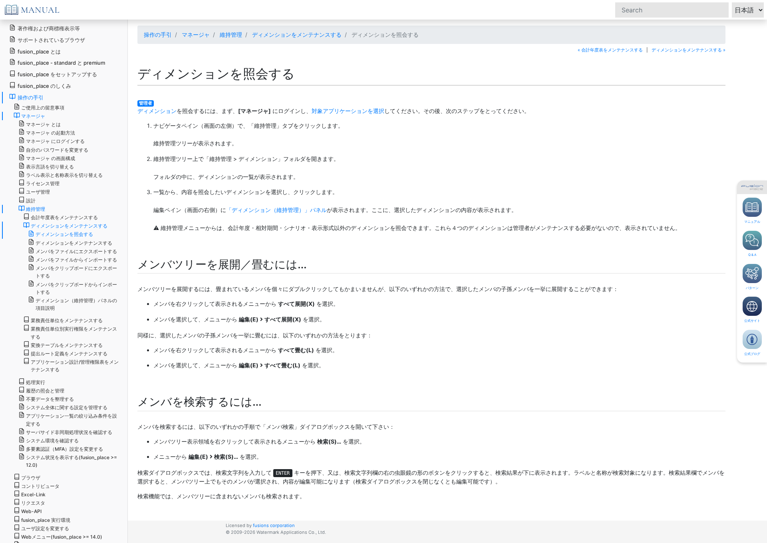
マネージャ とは (43, 124)
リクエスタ (33, 503)
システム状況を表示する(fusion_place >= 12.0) (71, 461)
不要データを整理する (50, 399)
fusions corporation (274, 525)
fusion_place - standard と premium (61, 62)
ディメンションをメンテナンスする (297, 34)
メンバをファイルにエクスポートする (76, 251)
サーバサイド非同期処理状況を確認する (69, 432)
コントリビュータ (40, 486)
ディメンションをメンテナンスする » (688, 50)
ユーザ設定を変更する (45, 528)
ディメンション (157, 110)
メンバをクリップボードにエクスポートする (76, 272)
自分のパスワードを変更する (57, 150)
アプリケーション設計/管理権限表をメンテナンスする (75, 366)
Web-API (31, 511)
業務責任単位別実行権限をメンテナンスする (74, 332)
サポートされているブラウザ (51, 40)
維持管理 (231, 34)
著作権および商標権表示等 (49, 28)
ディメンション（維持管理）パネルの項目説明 (76, 304)
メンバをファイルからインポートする (76, 260)
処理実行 (35, 382)
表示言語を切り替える (50, 167)
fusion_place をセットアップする (57, 74)
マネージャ (196, 34)
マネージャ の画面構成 (50, 158)
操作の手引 (158, 34)
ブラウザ (30, 478)
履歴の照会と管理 (45, 391)
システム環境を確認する (52, 441)
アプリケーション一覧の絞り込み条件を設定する (71, 419)
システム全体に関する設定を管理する (66, 407)
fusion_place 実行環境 (45, 520)
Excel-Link (33, 494)
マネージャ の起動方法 (50, 133)
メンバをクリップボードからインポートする (76, 288)
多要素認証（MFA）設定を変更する (64, 449)
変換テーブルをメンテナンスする (67, 345)
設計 (31, 201)
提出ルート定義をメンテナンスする (69, 354)
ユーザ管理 (38, 192)
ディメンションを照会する (64, 234)
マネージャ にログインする (55, 141)
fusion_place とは (39, 51)
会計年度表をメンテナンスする (64, 217)
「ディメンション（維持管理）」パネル (276, 209)
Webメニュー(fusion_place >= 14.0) (61, 537)
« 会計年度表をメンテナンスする (610, 50)
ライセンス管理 (43, 183)
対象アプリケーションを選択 (348, 110)
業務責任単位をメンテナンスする (67, 320)
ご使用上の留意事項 (42, 108)
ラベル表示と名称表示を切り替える (64, 175)
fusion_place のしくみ (44, 86)
